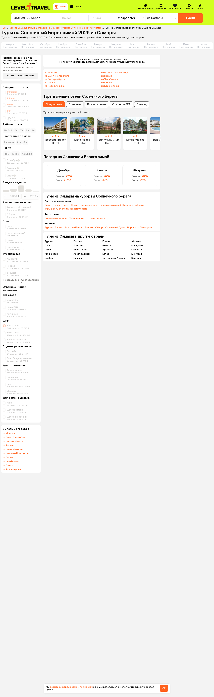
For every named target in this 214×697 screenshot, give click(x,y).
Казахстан (137, 249)
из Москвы (9, 433)
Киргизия (136, 253)
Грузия (48, 249)
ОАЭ (47, 245)
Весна (56, 205)
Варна (58, 227)
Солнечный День (115, 227)
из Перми (8, 457)
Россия (78, 241)
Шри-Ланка (80, 249)
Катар (105, 253)
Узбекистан (51, 253)
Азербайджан (82, 253)
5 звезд (142, 104)
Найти (190, 18)
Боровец (132, 227)
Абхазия (136, 241)
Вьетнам (107, 245)
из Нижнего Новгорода (16, 453)
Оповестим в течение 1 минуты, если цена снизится (18, 68)
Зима (47, 205)
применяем (86, 686)
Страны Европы (96, 218)
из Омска (8, 465)
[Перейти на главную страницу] (30, 6)
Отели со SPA (121, 104)
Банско (89, 227)
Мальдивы (137, 245)
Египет (106, 241)
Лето (65, 205)
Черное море (76, 218)
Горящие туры (89, 205)
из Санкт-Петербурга (15, 437)
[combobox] (35, 18)
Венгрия (136, 258)
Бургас (48, 227)
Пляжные (75, 104)
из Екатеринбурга (13, 441)
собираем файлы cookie (63, 686)
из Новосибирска (13, 449)
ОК (164, 688)
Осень (74, 205)
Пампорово (146, 227)
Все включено (96, 104)
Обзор (99, 227)
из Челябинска (11, 461)
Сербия (49, 258)
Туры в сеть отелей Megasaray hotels (66, 209)
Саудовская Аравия (113, 258)
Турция (49, 241)
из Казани (8, 445)
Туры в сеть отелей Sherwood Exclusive (121, 205)
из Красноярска (12, 469)
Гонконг (78, 258)
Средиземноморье (56, 218)
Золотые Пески (73, 227)
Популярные (54, 104)
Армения (107, 249)
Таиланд (78, 245)
